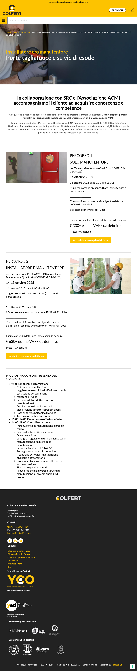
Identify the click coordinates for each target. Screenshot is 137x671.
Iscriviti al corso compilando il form (90, 240)
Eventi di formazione (21, 32)
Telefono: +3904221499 (18, 527)
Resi (9, 567)
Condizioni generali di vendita (21, 557)
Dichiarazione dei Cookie (18, 554)
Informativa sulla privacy (18, 550)
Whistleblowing (14, 563)
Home (8, 32)
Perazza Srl (117, 665)
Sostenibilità (13, 560)
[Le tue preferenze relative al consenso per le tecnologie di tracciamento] (132, 666)
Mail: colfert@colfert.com (19, 533)
